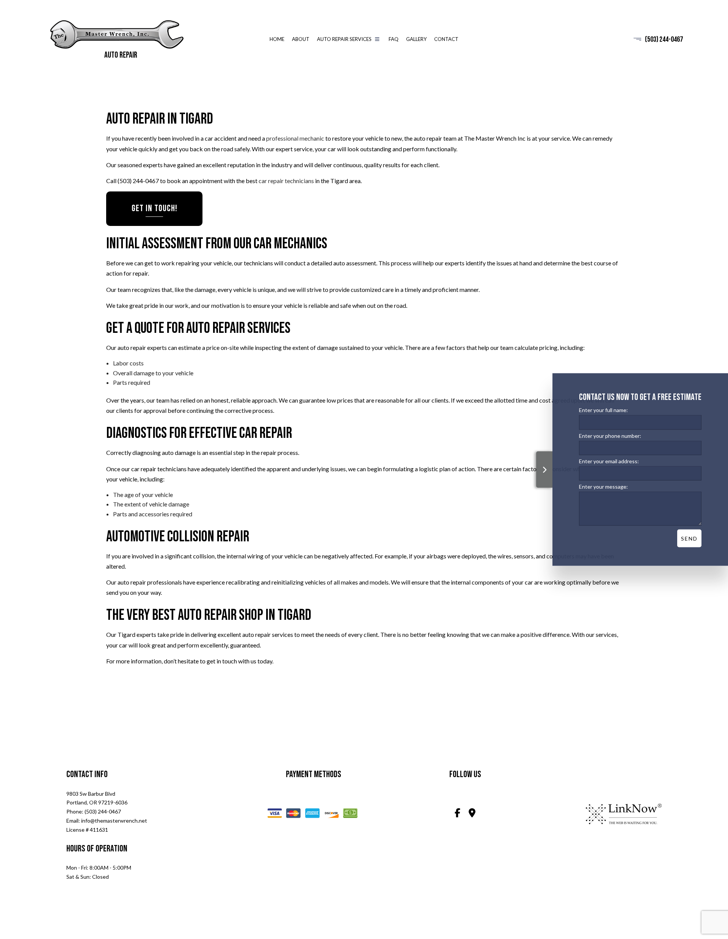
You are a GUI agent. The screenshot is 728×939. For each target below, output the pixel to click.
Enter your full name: (603, 409)
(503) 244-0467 (664, 39)
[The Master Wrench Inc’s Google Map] (472, 813)
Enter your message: (603, 486)
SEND (689, 538)
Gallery (416, 39)
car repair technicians (286, 181)
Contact (446, 39)
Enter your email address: (609, 461)
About (300, 39)
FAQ (394, 39)
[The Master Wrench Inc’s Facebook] (457, 813)
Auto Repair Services (344, 39)
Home (277, 39)
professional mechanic (295, 138)
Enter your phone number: (610, 435)
